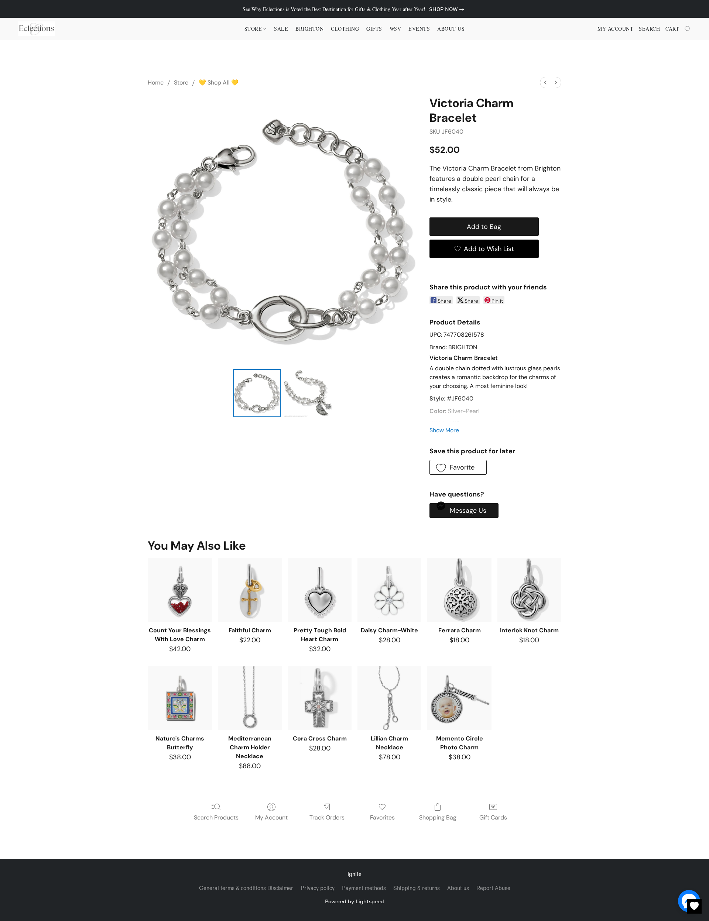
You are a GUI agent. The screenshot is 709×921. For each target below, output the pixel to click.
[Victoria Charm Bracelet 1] (308, 393)
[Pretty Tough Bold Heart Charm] (320, 590)
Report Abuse (493, 888)
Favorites (382, 817)
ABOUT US (451, 28)
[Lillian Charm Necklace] (389, 698)
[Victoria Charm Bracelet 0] (257, 393)
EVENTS (419, 28)
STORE (254, 28)
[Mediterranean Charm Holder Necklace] (250, 698)
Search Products (216, 817)
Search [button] (649, 28)
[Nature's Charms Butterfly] (180, 698)
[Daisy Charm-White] (389, 590)
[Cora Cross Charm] (320, 698)
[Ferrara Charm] (459, 590)
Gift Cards (493, 817)
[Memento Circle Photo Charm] (459, 698)
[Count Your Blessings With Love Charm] (180, 590)
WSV (395, 28)
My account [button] (615, 28)
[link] (448, 9)
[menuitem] (545, 82)
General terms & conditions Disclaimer (246, 888)
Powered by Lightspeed (354, 901)
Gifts (374, 28)
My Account (271, 817)
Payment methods (364, 888)
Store (181, 82)
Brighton (309, 28)
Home (156, 82)
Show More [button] (444, 430)
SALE (281, 28)
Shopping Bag (437, 817)
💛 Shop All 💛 (219, 82)
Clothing (345, 28)
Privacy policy (318, 888)
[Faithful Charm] (250, 590)
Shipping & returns (416, 888)
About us (458, 888)
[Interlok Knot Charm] (529, 590)
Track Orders (327, 817)
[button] (36, 28)
